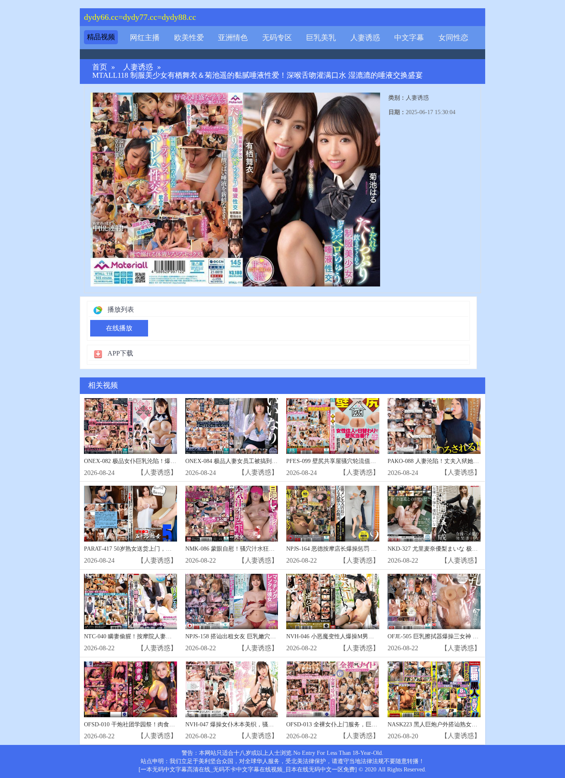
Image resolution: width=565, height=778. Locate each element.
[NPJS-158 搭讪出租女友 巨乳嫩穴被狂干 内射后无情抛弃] (231, 602)
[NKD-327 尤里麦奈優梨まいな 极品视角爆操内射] (434, 514)
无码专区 (277, 37)
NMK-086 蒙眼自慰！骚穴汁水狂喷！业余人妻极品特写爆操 (261, 549)
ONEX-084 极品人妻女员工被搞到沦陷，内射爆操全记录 (257, 461)
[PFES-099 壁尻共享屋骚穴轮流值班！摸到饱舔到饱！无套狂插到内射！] (332, 426)
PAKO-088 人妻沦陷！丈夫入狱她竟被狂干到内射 (451, 461)
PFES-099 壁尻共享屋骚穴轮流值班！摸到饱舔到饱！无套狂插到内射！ (377, 461)
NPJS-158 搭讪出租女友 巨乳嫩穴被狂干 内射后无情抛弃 (257, 636)
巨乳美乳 (321, 37)
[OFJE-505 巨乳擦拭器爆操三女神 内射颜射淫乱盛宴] (434, 602)
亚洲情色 (233, 37)
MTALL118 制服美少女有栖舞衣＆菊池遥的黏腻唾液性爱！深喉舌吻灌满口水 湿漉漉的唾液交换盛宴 (257, 75)
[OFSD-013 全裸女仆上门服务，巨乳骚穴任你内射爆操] (332, 689)
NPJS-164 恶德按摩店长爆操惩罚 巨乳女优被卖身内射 (354, 549)
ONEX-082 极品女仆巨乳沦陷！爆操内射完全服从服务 (153, 461)
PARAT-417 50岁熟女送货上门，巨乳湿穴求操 (142, 549)
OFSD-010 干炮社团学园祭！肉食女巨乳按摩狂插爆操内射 (158, 724)
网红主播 (145, 37)
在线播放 (119, 328)
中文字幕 (409, 37)
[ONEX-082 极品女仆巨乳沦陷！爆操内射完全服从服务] (130, 426)
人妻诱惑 (365, 37)
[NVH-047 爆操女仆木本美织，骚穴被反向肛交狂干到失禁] (231, 689)
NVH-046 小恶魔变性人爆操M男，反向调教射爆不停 (353, 636)
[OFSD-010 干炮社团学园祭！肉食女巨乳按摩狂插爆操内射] (130, 689)
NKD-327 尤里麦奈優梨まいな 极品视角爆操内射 (450, 549)
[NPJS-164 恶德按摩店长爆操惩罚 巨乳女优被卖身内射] (332, 514)
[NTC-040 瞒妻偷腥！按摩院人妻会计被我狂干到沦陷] (130, 602)
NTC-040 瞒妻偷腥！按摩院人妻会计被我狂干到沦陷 (151, 636)
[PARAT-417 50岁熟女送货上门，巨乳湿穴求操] (130, 514)
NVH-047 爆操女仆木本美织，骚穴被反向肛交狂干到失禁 (258, 724)
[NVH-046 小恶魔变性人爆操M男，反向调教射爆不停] (332, 602)
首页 (99, 67)
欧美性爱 (189, 37)
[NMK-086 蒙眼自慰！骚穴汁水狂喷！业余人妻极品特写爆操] (231, 514)
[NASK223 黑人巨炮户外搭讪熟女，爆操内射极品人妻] (434, 689)
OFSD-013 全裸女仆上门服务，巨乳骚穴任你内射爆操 (355, 724)
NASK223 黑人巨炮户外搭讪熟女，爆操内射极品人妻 (456, 724)
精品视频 (101, 37)
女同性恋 (453, 37)
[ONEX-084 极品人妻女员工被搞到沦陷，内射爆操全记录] (231, 426)
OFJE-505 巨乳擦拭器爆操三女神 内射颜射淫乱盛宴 (453, 636)
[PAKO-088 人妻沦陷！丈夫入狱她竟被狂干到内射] (434, 426)
